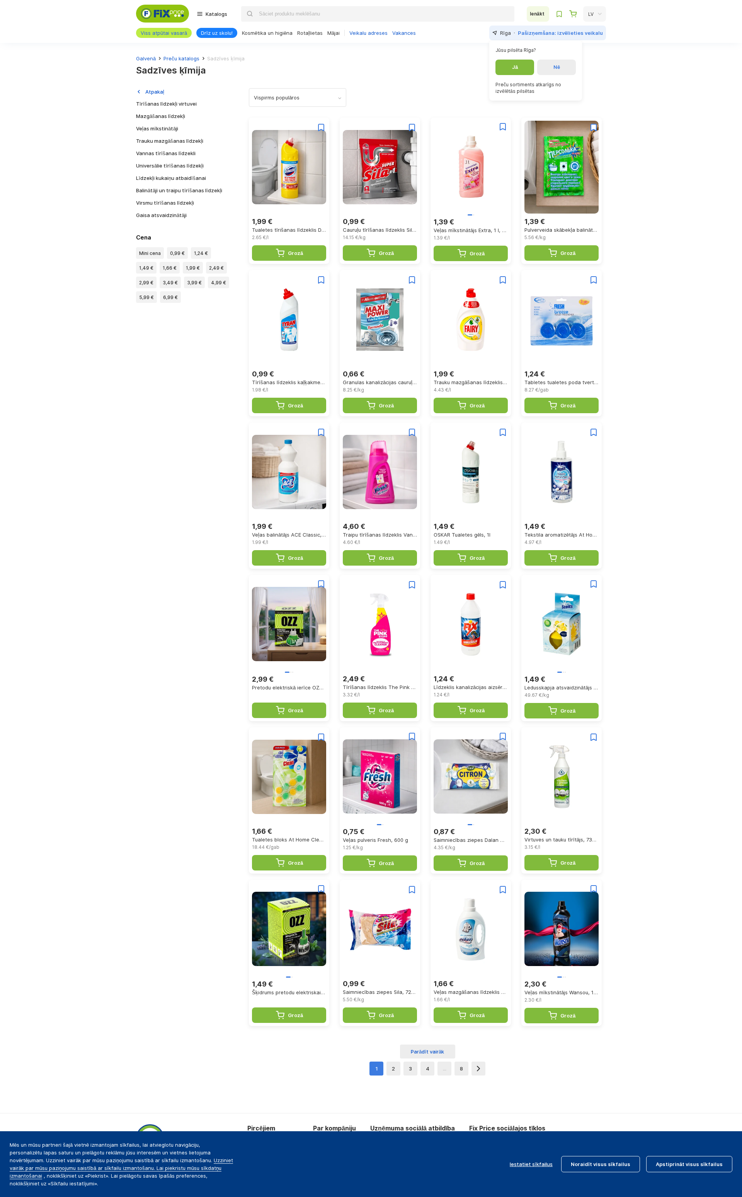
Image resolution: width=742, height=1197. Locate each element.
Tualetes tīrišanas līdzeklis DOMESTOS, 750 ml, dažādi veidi (289, 230)
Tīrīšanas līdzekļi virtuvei (166, 104)
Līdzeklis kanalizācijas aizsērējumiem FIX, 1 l (471, 687)
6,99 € (170, 297)
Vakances (404, 33)
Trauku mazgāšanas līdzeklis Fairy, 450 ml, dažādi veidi (471, 382)
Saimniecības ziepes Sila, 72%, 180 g (380, 992)
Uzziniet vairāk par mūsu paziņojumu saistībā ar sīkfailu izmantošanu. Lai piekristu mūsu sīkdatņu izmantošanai (121, 1168)
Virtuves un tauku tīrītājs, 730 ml (561, 839)
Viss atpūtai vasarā (164, 33)
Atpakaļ (154, 92)
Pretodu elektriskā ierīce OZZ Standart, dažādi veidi (289, 687)
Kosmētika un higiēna (267, 33)
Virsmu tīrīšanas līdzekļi (165, 203)
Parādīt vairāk (427, 1051)
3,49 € (170, 283)
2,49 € (216, 268)
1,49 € (146, 268)
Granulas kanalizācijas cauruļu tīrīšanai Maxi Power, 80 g (380, 382)
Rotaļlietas (310, 33)
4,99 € (218, 283)
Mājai (333, 33)
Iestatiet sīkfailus (531, 1164)
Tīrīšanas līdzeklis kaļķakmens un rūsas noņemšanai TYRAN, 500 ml (289, 382)
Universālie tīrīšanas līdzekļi (170, 165)
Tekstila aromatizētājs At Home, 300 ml (561, 535)
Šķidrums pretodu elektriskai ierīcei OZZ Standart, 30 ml (289, 992)
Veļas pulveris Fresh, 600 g (375, 840)
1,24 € (201, 253)
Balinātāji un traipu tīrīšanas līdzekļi (179, 190)
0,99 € (177, 253)
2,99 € (146, 283)
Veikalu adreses (368, 33)
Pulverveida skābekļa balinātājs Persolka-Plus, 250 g (561, 230)
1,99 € (193, 268)
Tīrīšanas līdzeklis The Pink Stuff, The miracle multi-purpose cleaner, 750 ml (380, 687)
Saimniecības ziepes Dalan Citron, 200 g (471, 840)
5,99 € (146, 297)
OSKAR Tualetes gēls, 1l (462, 535)
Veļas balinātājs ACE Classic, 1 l (289, 535)
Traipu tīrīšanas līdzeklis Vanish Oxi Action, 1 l (380, 535)
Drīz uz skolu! (217, 33)
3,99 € (194, 283)
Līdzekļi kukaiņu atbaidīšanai (171, 178)
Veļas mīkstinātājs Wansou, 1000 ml (561, 992)
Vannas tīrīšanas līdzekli (166, 153)
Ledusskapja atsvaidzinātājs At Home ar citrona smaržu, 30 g (561, 687)
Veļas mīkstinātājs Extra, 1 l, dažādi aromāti (471, 230)
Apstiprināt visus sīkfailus (689, 1164)
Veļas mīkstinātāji (157, 128)
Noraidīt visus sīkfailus (600, 1164)
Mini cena (150, 253)
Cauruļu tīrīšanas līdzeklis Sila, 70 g (380, 230)
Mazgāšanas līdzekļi (160, 116)
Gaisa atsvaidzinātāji (161, 215)
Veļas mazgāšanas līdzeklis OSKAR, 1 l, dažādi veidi (471, 992)
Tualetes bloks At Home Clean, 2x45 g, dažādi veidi (289, 839)
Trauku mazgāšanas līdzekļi (169, 141)
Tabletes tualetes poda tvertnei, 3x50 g (561, 382)
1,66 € (170, 268)
